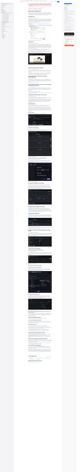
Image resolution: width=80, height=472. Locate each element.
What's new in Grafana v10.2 (6, 16)
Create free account (69, 45)
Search (3, 32)
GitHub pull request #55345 (39, 92)
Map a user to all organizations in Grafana (69, 27)
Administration (3, 28)
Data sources (3, 29)
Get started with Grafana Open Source (6, 26)
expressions (37, 113)
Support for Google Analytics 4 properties (68, 10)
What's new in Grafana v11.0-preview (6, 13)
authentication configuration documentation (43, 336)
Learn (40, 1)
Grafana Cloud (27, 1)
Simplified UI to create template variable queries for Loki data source (69, 22)
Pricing (34, 1)
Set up (2, 27)
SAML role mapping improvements (67, 26)
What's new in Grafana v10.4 (6, 14)
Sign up (58, 1)
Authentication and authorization (67, 23)
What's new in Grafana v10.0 (6, 18)
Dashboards (3, 30)
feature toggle (46, 346)
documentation (41, 52)
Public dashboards (66, 15)
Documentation (29, 7)
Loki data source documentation (33, 235)
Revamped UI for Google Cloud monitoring (68, 19)
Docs (43, 1)
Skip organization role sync (68, 28)
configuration (40, 343)
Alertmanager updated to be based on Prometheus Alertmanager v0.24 (69, 11)
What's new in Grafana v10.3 (6, 15)
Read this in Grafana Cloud (67, 3)
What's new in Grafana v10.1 (5, 17)
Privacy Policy (30, 0)
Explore (3, 33)
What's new (38, 7)
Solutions (31, 1)
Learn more (46, 0)
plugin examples (39, 211)
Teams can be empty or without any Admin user (69, 24)
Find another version (3, 10)
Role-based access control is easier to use (69, 25)
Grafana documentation (34, 7)
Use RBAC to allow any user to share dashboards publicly (69, 18)
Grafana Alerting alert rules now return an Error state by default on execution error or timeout (69, 13)
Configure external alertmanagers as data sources (69, 14)
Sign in (55, 1)
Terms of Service (26, 0)
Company (45, 1)
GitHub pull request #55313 (31, 211)
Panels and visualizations (4, 31)
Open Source (37, 1)
